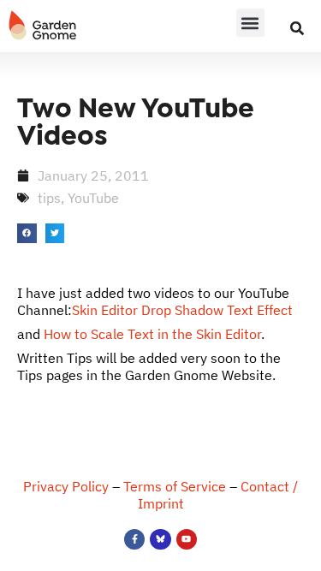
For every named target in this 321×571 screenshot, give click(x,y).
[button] (250, 23)
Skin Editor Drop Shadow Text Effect (182, 309)
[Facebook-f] (134, 539)
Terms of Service (174, 486)
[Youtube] (186, 539)
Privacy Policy (66, 486)
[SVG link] (43, 26)
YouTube (93, 197)
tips (49, 197)
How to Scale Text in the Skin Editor (152, 333)
